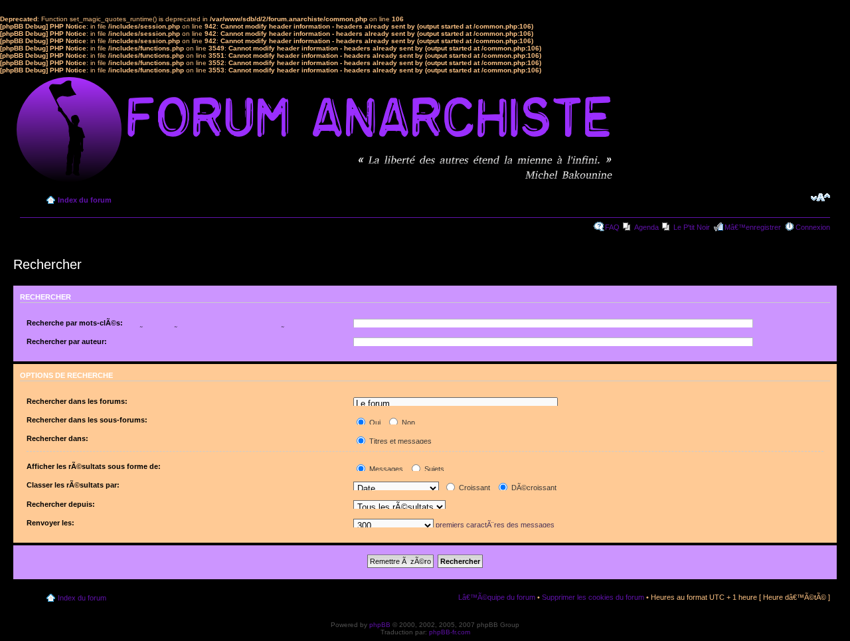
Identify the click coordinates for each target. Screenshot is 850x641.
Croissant (473, 488)
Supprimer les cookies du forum (593, 597)
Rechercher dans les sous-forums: (87, 420)
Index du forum (85, 200)
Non (407, 422)
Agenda (646, 227)
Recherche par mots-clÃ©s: (75, 323)
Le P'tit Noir (691, 227)
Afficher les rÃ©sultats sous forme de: (94, 466)
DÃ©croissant (532, 488)
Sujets (433, 469)
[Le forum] (455, 404)
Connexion (813, 227)
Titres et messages (399, 441)
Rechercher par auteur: (67, 341)
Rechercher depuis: (61, 504)
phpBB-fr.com (449, 632)
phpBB (379, 624)
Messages (385, 469)
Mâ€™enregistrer (752, 227)
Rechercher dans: (57, 438)
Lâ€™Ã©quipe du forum (496, 597)
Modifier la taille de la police (820, 197)
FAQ (612, 227)
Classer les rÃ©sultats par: (73, 485)
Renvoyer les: (50, 523)
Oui (374, 422)
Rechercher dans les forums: (77, 401)
